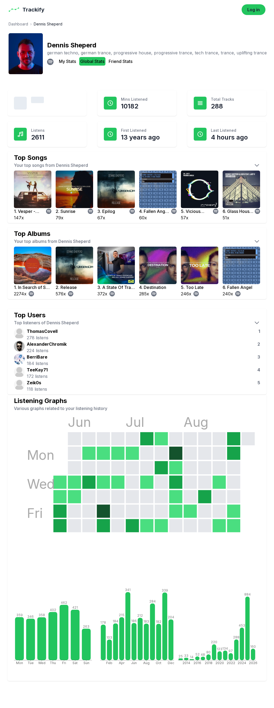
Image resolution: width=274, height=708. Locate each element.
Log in (253, 9)
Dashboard (18, 24)
